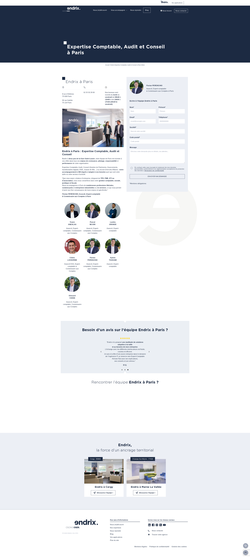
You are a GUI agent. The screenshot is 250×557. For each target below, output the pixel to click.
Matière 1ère (71, 533)
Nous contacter (181, 11)
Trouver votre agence (160, 534)
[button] (101, 352)
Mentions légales (140, 546)
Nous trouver (167, 11)
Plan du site (114, 540)
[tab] (122, 370)
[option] (125, 352)
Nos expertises (115, 528)
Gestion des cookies (179, 546)
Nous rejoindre (135, 10)
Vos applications (177, 3)
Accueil (107, 65)
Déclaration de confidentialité (154, 170)
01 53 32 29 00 (89, 92)
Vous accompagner (118, 10)
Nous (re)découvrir (100, 10)
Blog (147, 10)
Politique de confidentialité (159, 546)
